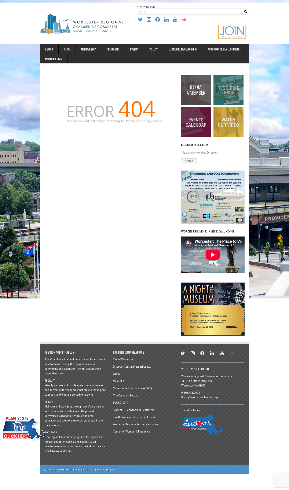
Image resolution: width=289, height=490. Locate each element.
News (67, 49)
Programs (113, 49)
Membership (88, 49)
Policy (153, 49)
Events (134, 49)
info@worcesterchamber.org (200, 397)
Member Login (53, 58)
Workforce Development (223, 49)
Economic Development (182, 49)
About (49, 49)
